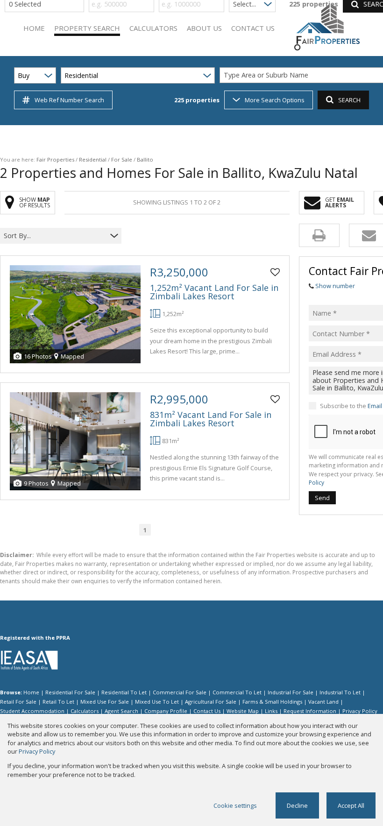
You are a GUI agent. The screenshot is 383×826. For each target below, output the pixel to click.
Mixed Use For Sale (104, 701)
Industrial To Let (340, 692)
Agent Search (121, 710)
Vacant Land (323, 701)
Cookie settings (235, 805)
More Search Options (275, 100)
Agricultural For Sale (210, 701)
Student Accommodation (32, 710)
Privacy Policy (359, 710)
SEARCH (349, 100)
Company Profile (165, 710)
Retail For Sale (18, 701)
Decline (297, 805)
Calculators (85, 710)
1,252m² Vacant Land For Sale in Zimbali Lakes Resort (214, 291)
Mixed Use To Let (157, 701)
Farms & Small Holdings (272, 701)
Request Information (310, 710)
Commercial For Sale (179, 692)
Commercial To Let (237, 692)
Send (322, 498)
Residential (92, 159)
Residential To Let (124, 692)
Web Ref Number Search (69, 100)
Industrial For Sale (290, 692)
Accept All (351, 805)
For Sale (121, 159)
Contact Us (206, 710)
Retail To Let (58, 701)
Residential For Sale (70, 692)
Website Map (243, 710)
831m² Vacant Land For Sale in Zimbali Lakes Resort (210, 418)
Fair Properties (55, 159)
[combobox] (55, 235)
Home (31, 692)
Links (271, 710)
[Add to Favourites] (275, 272)
